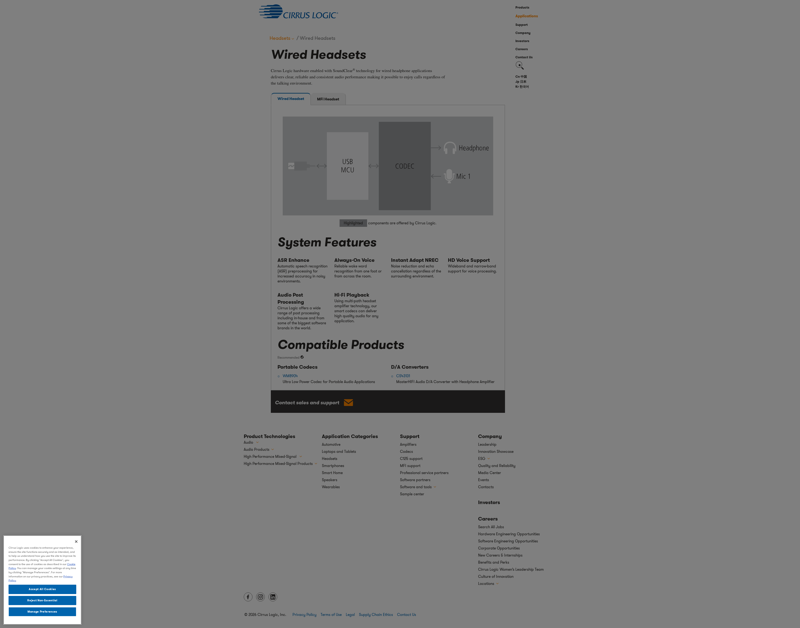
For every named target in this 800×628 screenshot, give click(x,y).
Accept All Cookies (42, 589)
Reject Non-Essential (42, 600)
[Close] (76, 541)
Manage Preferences (42, 612)
